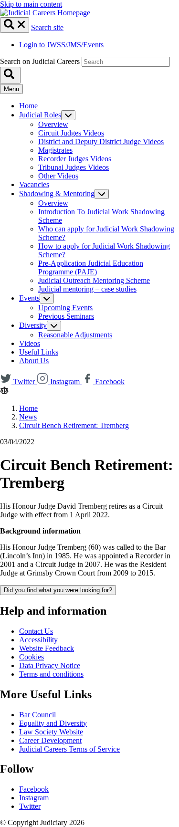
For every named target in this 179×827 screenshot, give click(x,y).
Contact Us (36, 631)
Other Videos (58, 176)
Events (29, 298)
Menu (11, 89)
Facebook (34, 789)
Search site (47, 27)
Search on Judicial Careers (40, 61)
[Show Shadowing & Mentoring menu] (102, 194)
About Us (34, 360)
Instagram (34, 798)
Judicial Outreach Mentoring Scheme (94, 280)
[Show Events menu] (47, 298)
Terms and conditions (51, 674)
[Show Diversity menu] (54, 326)
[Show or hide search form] (14, 25)
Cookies (31, 657)
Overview (53, 124)
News (28, 417)
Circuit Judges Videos (71, 133)
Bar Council (37, 715)
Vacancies (34, 184)
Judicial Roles (40, 115)
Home (28, 106)
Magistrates (55, 150)
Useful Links (38, 352)
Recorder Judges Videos (74, 159)
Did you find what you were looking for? (58, 590)
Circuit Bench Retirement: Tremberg (74, 425)
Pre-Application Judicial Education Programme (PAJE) (90, 267)
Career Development (50, 740)
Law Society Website (51, 732)
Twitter (30, 806)
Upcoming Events (65, 308)
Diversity (33, 325)
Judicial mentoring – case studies (87, 289)
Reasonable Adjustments (75, 335)
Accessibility (38, 640)
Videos (29, 343)
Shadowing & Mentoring (57, 193)
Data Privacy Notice (49, 665)
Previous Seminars (66, 316)
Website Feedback (46, 648)
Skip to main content (31, 4)
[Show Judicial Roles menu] (68, 115)
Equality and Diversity (53, 723)
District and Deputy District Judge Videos (101, 141)
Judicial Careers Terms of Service (69, 749)
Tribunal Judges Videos (73, 167)
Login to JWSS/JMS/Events (61, 45)
